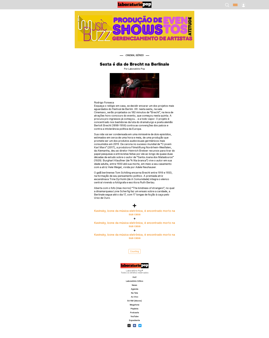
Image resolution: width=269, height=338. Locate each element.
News (134, 285)
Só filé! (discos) (134, 301)
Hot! (135, 277)
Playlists (134, 309)
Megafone (134, 305)
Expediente (134, 320)
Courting (134, 251)
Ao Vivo (134, 297)
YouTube (134, 316)
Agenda (134, 289)
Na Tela (134, 293)
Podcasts (134, 313)
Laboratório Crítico (134, 281)
